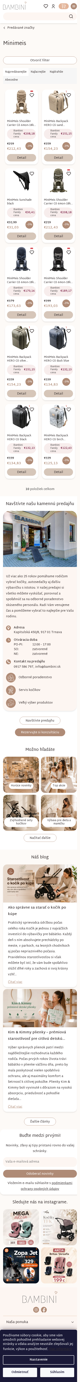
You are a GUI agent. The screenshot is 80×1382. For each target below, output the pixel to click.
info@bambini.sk (48, 659)
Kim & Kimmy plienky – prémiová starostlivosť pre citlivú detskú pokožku (37, 1022)
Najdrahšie (56, 72)
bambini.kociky (35, 1293)
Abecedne (11, 80)
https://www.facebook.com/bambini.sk (42, 1293)
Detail (20, 157)
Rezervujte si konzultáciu (38, 725)
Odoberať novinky (38, 1160)
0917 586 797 (23, 659)
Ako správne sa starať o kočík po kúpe (37, 898)
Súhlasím (57, 1372)
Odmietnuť (19, 1372)
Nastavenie (39, 1360)
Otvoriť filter (38, 60)
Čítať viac (15, 970)
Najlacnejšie (38, 72)
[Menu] (70, 6)
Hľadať (68, 16)
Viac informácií (60, 1349)
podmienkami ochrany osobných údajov (45, 1172)
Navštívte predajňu (38, 713)
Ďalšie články (39, 1108)
